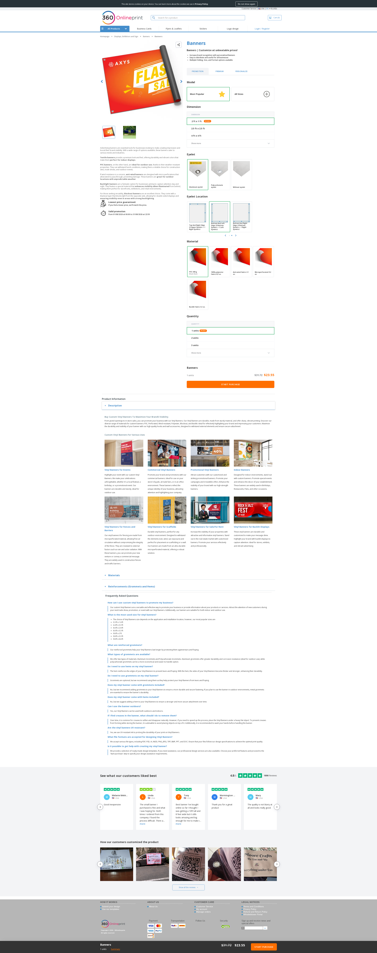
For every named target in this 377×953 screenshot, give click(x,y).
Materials (114, 575)
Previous (102, 81)
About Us (153, 906)
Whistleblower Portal (252, 914)
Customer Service (249, 8)
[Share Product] (179, 45)
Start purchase (230, 384)
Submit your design (110, 906)
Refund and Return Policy (255, 912)
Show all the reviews (187, 887)
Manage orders (203, 912)
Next (181, 81)
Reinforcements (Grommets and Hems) (131, 586)
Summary (115, 949)
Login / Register (262, 28)
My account (201, 909)
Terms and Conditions (253, 906)
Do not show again (246, 4)
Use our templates (110, 909)
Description (115, 405)
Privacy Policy (249, 909)
